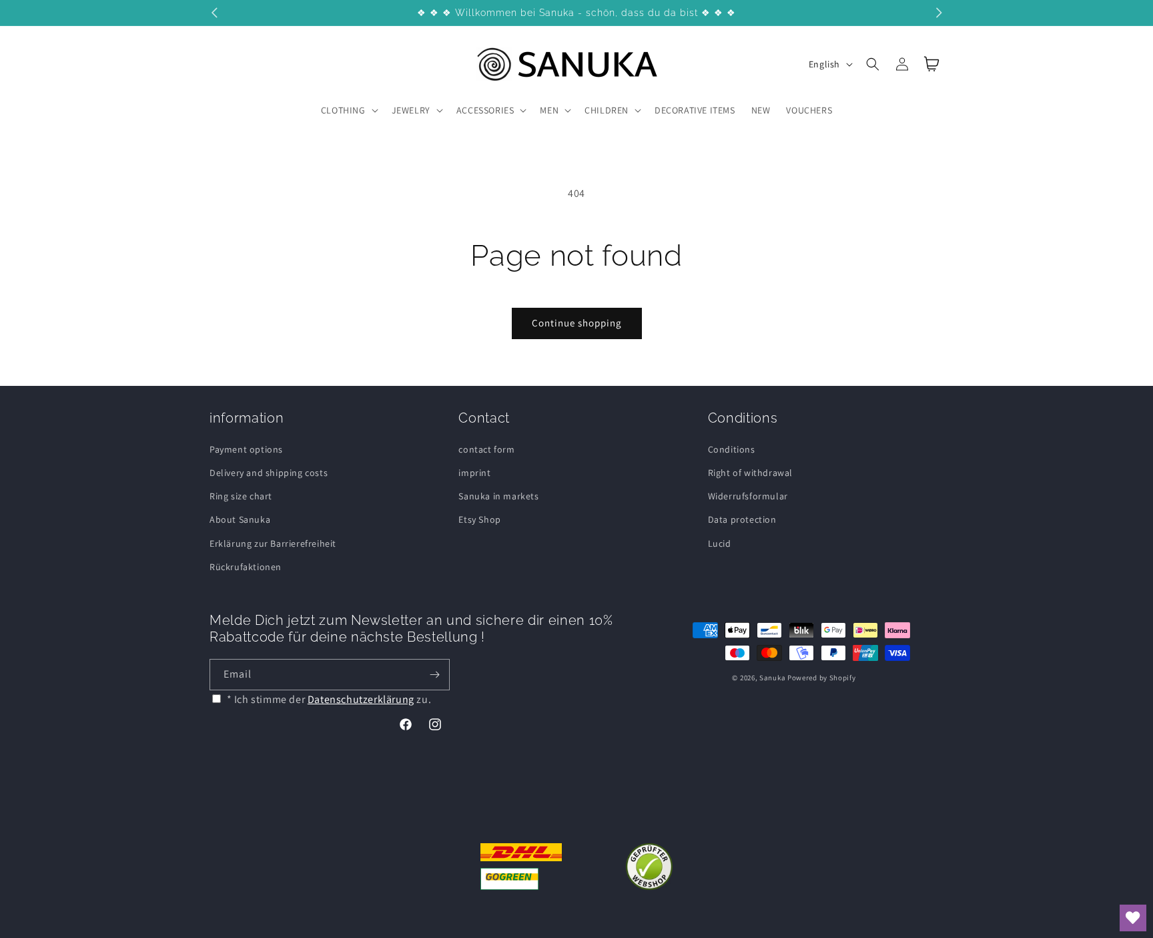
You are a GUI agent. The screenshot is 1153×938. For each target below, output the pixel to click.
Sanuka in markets (498, 496)
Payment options (246, 449)
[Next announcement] (938, 12)
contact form (486, 449)
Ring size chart (241, 496)
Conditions (731, 449)
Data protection (742, 519)
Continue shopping (577, 322)
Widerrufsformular (748, 496)
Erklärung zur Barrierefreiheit (273, 543)
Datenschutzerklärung (361, 699)
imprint (474, 473)
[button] (348, 110)
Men (549, 110)
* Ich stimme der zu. (329, 699)
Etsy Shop (479, 519)
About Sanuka (240, 519)
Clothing (343, 110)
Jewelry (411, 110)
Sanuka (772, 677)
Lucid (719, 543)
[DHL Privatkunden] (521, 866)
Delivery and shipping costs (269, 473)
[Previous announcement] (214, 12)
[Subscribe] (434, 674)
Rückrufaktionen (246, 567)
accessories (485, 110)
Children (607, 110)
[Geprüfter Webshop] (649, 866)
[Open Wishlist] (1133, 918)
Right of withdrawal (750, 473)
